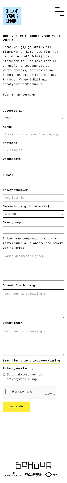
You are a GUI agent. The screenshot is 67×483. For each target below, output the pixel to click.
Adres (7, 127)
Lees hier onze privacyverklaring (31, 360)
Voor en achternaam (19, 94)
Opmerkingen (13, 323)
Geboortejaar (13, 111)
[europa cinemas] (14, 474)
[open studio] (34, 475)
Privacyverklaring (18, 368)
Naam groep (12, 222)
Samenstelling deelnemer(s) (26, 206)
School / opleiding (19, 285)
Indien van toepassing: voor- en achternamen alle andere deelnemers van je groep (33, 243)
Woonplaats (12, 159)
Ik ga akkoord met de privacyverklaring (24, 377)
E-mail (8, 175)
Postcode (10, 143)
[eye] (53, 474)
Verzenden (17, 406)
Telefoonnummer (15, 190)
